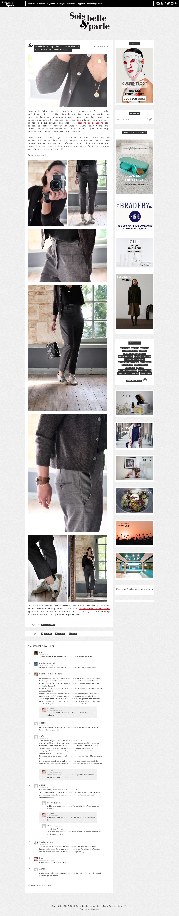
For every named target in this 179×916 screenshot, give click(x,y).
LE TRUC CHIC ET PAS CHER (128, 362)
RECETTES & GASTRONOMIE (127, 370)
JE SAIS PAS (146, 356)
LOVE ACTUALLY (145, 362)
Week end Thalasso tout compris (134, 589)
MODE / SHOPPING (48, 625)
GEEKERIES (142, 354)
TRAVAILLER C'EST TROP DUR (128, 373)
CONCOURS (143, 351)
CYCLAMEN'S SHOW (130, 354)
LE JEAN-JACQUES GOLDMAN (134, 359)
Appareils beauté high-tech (90, 3)
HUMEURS (137, 356)
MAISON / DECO (127, 365)
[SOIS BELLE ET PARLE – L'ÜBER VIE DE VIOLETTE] (90, 31)
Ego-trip (51, 3)
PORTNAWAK (140, 368)
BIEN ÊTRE (135, 348)
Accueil (31, 3)
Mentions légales (89, 909)
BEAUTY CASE (125, 348)
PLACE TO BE (130, 368)
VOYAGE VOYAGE (145, 373)
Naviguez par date (134, 381)
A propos (41, 3)
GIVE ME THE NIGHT (125, 356)
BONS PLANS (144, 348)
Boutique (71, 3)
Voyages (61, 3)
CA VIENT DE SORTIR (130, 351)
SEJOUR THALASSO (144, 370)
